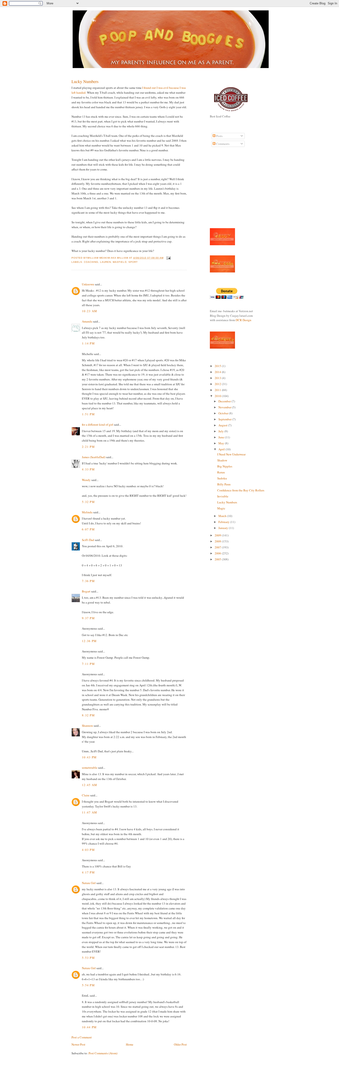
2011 (218, 390)
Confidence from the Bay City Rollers (240, 490)
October (223, 413)
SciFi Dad (88, 540)
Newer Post (78, 1044)
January (223, 528)
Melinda (87, 512)
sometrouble (89, 767)
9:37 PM (88, 618)
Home (129, 1044)
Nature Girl (89, 883)
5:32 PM (88, 502)
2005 (218, 559)
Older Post (180, 1044)
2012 (218, 384)
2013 (218, 378)
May (221, 443)
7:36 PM (88, 581)
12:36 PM (89, 641)
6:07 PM (88, 529)
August (223, 425)
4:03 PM (88, 850)
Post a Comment (81, 1037)
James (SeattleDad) (93, 457)
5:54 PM (88, 985)
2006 (218, 553)
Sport (133, 262)
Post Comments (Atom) (103, 1053)
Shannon (87, 725)
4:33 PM (88, 469)
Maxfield (119, 262)
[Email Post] (168, 258)
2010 (218, 396)
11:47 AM (89, 812)
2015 (218, 366)
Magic (221, 508)
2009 (218, 535)
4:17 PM (88, 872)
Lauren (105, 262)
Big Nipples (224, 466)
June (221, 437)
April (222, 449)
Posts (219, 136)
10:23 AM (89, 311)
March (222, 516)
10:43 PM (89, 757)
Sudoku (222, 478)
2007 (218, 547)
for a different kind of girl (97, 424)
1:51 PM (88, 414)
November (225, 407)
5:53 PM (88, 958)
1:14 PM (88, 343)
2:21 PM (88, 447)
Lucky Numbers (84, 81)
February (224, 522)
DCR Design (243, 320)
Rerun (221, 472)
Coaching (91, 262)
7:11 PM (88, 664)
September (225, 419)
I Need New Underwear (231, 454)
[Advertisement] (224, 190)
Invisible (222, 496)
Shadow (222, 460)
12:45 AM (89, 785)
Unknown (88, 284)
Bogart (86, 591)
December (225, 401)
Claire (85, 795)
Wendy (86, 480)
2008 (218, 541)
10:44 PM (89, 1027)
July (221, 431)
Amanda (87, 321)
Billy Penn (224, 484)
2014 (218, 372)
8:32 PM (88, 715)
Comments (222, 144)
